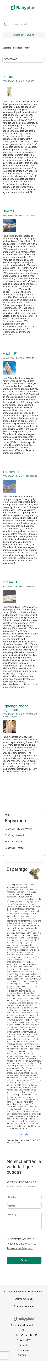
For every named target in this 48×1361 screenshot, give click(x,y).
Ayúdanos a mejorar (24, 1306)
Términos (24, 1350)
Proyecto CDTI (24, 1340)
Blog (24, 1330)
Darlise (8, 77)
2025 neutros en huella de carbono (24, 1291)
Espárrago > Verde (14, 848)
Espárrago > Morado (15, 835)
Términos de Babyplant (20, 1248)
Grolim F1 (10, 211)
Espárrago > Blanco (14, 841)
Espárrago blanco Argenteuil (15, 708)
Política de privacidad (18, 1243)
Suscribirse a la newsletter (24, 1325)
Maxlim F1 (10, 353)
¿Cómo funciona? (24, 1299)
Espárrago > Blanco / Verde (18, 829)
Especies (7, 48)
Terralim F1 (11, 472)
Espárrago (17, 48)
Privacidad (24, 1345)
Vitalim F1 (10, 582)
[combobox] (24, 24)
